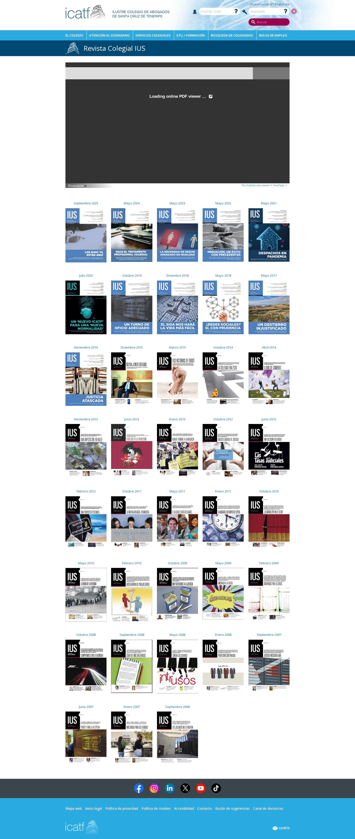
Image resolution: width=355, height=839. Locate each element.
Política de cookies (156, 808)
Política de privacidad (121, 808)
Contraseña (244, 12)
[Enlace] (117, 20)
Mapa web (73, 808)
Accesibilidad (184, 808)
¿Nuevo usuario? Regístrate (269, 4)
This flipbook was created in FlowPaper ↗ (264, 185)
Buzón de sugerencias (232, 808)
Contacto (204, 808)
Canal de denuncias (268, 808)
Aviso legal (93, 808)
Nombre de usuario (195, 12)
